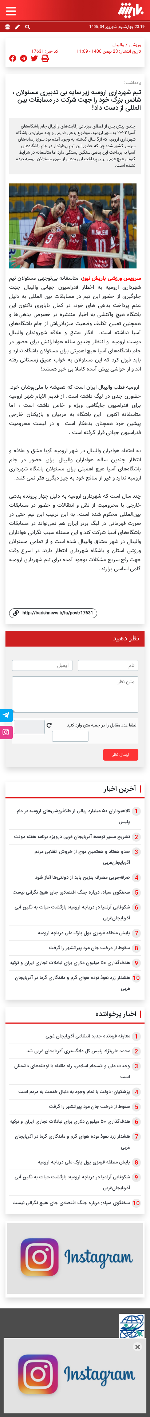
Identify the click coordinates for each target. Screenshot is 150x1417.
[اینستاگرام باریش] (75, 1258)
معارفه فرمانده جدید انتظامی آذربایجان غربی (88, 1036)
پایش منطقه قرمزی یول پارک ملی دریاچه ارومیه (84, 933)
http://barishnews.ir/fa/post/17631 (58, 613)
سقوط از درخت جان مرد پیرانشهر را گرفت (89, 948)
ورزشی (135, 45)
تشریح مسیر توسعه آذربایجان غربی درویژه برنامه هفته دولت (72, 837)
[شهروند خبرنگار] (17, 27)
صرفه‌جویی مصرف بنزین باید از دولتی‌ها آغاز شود (82, 878)
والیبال (118, 45)
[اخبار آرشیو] (7, 27)
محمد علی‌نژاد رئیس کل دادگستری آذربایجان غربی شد (78, 1051)
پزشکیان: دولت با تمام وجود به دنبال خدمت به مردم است (74, 1092)
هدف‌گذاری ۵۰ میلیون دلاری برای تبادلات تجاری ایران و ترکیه (70, 963)
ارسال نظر (120, 754)
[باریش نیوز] (131, 10)
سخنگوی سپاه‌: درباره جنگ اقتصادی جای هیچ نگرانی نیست (71, 892)
